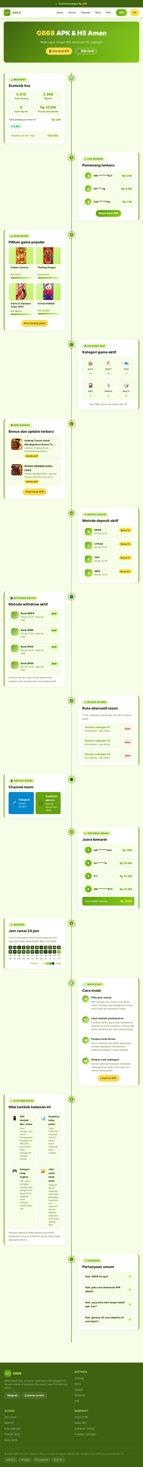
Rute (98, 12)
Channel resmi (12, 1434)
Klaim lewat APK (35, 491)
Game (59, 12)
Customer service (34, 1395)
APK (121, 12)
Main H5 (9, 1422)
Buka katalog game (34, 323)
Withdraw (79, 1395)
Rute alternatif (12, 1428)
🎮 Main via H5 (86, 51)
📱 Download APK (59, 51)
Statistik (79, 1378)
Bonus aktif (10, 1440)
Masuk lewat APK (108, 213)
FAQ (108, 12)
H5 (134, 12)
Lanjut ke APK (108, 1078)
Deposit (85, 12)
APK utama (10, 1417)
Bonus (72, 12)
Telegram (12, 1395)
